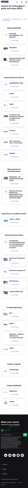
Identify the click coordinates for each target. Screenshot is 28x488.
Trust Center (20, 482)
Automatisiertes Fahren (17, 19)
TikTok (14, 455)
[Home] (4, 2)
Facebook (22, 455)
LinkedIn (5, 455)
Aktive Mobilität (6, 19)
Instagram (18, 455)
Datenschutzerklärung (16, 447)
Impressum (3, 484)
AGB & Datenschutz (12, 482)
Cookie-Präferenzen (4, 482)
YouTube (9, 455)
